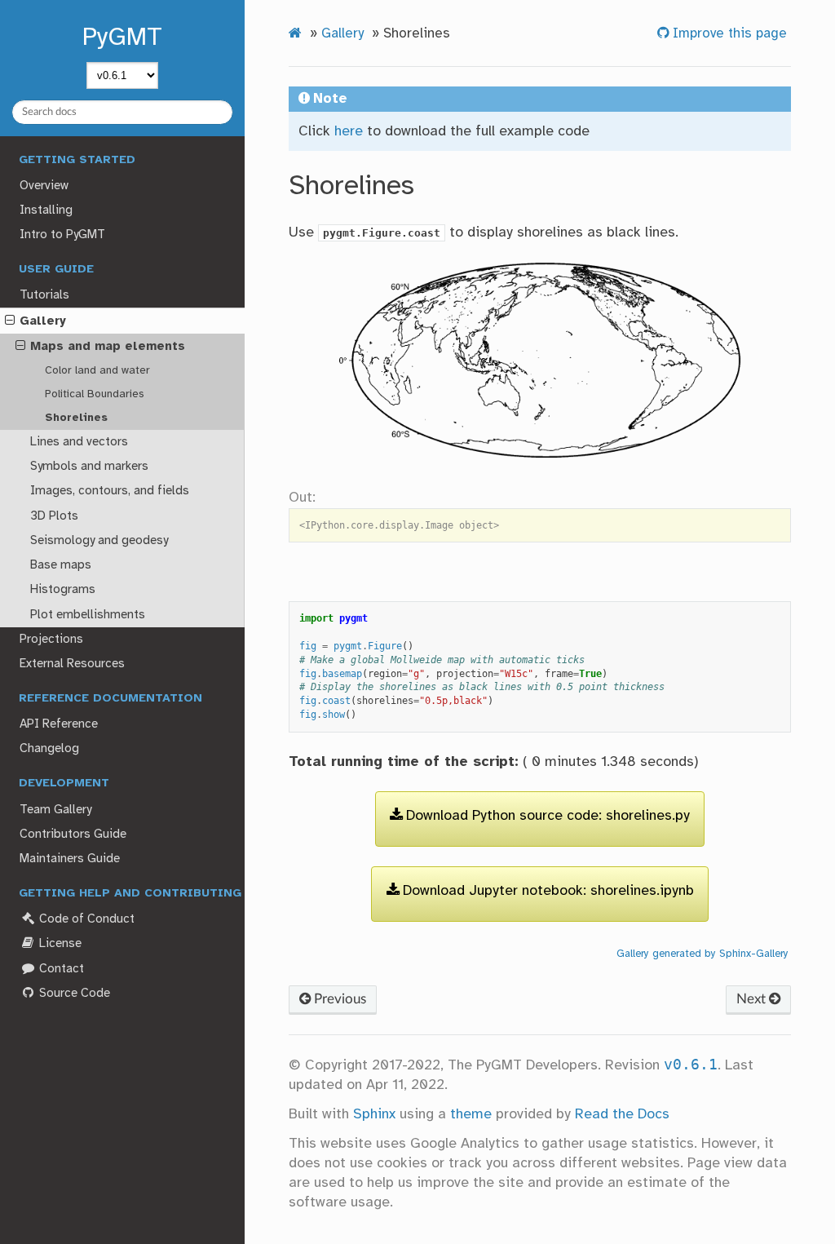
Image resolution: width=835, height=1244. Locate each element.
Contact (60, 969)
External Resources (72, 664)
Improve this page (728, 34)
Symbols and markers (89, 466)
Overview (44, 186)
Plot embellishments (87, 615)
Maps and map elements (107, 346)
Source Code (73, 993)
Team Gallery (55, 810)
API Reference (59, 724)
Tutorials (44, 295)
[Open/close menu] (10, 321)
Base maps (60, 565)
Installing (46, 210)
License (59, 943)
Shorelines (76, 417)
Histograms (62, 589)
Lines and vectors (79, 442)
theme (471, 1114)
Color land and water (97, 370)
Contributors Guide (73, 834)
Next (752, 999)
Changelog (49, 748)
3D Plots (54, 516)
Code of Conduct (85, 919)
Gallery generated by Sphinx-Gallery (702, 953)
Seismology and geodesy (99, 540)
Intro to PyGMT (62, 234)
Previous (338, 999)
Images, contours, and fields (109, 491)
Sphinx (374, 1114)
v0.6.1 (691, 1064)
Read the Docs (622, 1114)
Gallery (43, 321)
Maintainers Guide (70, 858)
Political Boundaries (94, 394)
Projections (51, 639)
